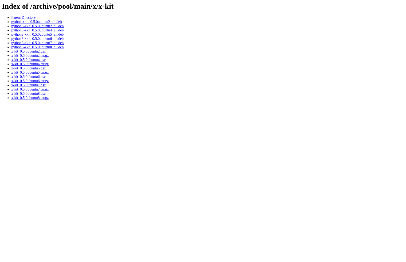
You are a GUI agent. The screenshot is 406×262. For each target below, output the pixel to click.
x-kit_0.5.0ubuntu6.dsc (28, 77)
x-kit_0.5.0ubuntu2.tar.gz (30, 55)
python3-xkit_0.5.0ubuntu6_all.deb (37, 39)
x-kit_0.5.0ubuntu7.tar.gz (30, 89)
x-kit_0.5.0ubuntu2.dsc (28, 51)
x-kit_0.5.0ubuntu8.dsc (28, 93)
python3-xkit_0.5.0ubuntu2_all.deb (37, 26)
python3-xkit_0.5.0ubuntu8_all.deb (37, 47)
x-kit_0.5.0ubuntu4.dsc (28, 60)
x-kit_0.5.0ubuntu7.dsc (28, 85)
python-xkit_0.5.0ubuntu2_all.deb (36, 22)
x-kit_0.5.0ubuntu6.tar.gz (30, 81)
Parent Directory (23, 17)
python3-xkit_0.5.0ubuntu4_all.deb (37, 30)
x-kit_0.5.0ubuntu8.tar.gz (30, 98)
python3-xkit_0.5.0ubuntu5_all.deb (37, 34)
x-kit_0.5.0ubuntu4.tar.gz (30, 64)
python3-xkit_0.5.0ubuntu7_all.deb (37, 43)
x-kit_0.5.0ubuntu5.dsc (28, 68)
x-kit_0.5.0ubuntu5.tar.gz (30, 72)
